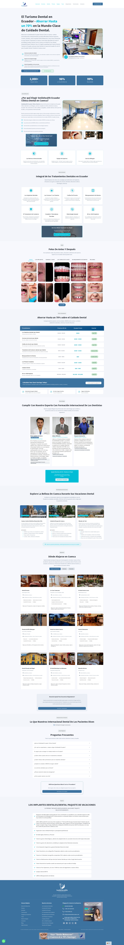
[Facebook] (67, 923)
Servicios (43, 4)
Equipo (58, 4)
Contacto (82, 4)
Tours (62, 4)
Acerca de (38, 4)
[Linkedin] (75, 923)
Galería (48, 4)
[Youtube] (64, 923)
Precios (53, 4)
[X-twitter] (72, 923)
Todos (31, 259)
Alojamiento (68, 4)
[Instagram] (69, 923)
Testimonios (75, 4)
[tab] (55, 569)
